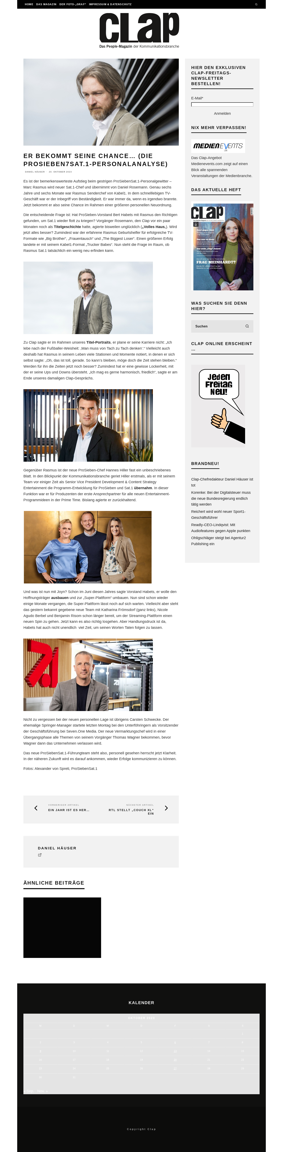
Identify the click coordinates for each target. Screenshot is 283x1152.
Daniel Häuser (35, 172)
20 (175, 1059)
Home (29, 4)
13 (175, 1051)
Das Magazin (46, 4)
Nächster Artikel (140, 805)
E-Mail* (197, 98)
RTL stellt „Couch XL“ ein (131, 811)
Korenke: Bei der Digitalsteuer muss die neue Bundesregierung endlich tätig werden (221, 498)
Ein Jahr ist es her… (69, 810)
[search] (247, 326)
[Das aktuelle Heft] (222, 289)
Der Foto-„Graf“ (72, 4)
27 (175, 1068)
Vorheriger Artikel (63, 805)
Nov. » (42, 1091)
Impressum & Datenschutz (110, 4)
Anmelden (222, 113)
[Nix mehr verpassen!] (218, 152)
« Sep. (28, 1091)
